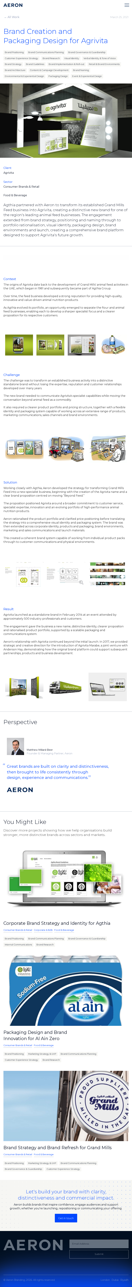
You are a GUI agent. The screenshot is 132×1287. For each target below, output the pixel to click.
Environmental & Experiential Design (24, 76)
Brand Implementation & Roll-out (66, 64)
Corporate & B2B (43, 930)
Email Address (80, 1243)
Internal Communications (18, 944)
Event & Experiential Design (87, 76)
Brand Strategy (13, 64)
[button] (127, 5)
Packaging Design (58, 76)
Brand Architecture (15, 70)
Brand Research (51, 58)
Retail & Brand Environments (104, 64)
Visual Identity (71, 58)
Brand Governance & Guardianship (87, 52)
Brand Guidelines (35, 64)
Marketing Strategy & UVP (42, 1054)
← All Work (11, 17)
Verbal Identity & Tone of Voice (100, 58)
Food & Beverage (64, 930)
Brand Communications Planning (46, 52)
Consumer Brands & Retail (17, 930)
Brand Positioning (14, 52)
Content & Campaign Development (49, 70)
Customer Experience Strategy (21, 58)
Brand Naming (81, 70)
